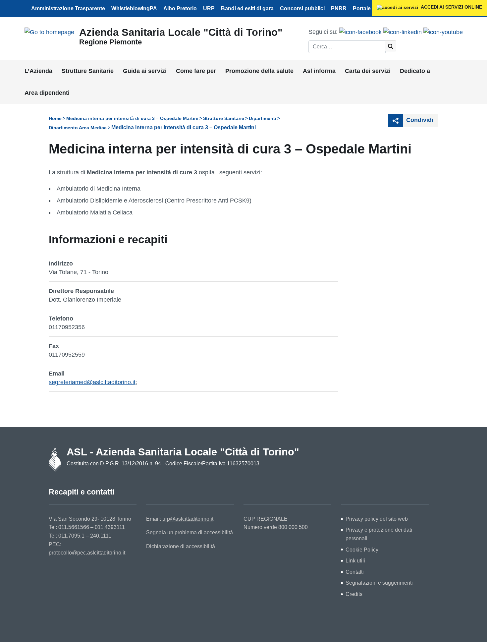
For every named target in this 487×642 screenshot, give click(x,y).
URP (209, 8)
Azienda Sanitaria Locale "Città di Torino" (181, 32)
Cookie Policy (362, 550)
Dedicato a (415, 71)
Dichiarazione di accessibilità (180, 546)
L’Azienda (38, 71)
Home (55, 118)
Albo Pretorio (180, 8)
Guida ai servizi (145, 71)
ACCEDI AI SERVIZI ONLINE (451, 7)
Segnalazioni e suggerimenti (379, 583)
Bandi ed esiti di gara (247, 8)
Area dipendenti (47, 92)
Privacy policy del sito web (377, 519)
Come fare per (196, 71)
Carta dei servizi (368, 71)
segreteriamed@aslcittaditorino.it (92, 382)
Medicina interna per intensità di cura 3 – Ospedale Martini (132, 118)
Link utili (355, 560)
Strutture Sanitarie (88, 71)
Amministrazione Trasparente (68, 8)
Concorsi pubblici (302, 8)
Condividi (419, 120)
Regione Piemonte (110, 42)
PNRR (339, 8)
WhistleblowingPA (134, 8)
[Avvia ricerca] (390, 45)
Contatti (355, 572)
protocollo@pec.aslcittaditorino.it (87, 552)
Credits (354, 594)
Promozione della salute (259, 71)
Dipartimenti (262, 118)
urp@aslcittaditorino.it (187, 519)
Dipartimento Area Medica (78, 127)
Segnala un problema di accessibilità (189, 532)
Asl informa (319, 71)
